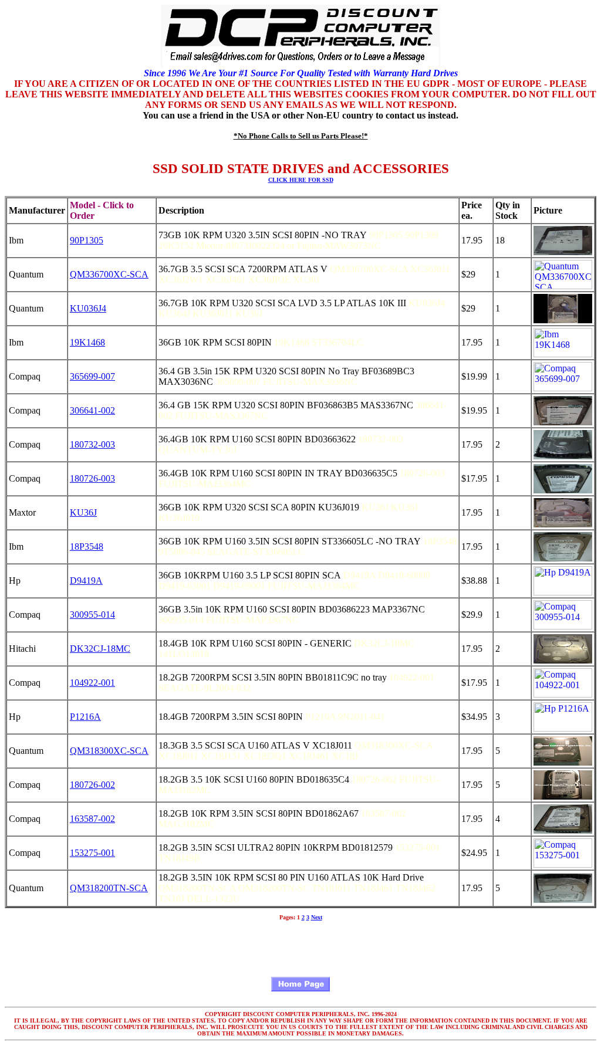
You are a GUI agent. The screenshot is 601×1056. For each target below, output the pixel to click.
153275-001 (92, 853)
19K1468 (87, 342)
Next (316, 917)
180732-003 (92, 444)
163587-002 (92, 819)
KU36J (83, 512)
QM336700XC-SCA (109, 274)
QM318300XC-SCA (109, 751)
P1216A (85, 717)
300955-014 (92, 615)
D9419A (86, 580)
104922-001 (92, 683)
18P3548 (86, 546)
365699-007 (92, 376)
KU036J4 (88, 308)
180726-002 (92, 785)
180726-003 (92, 478)
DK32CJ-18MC (100, 649)
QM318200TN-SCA (109, 888)
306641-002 (92, 410)
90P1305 (86, 240)
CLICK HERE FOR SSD (300, 180)
